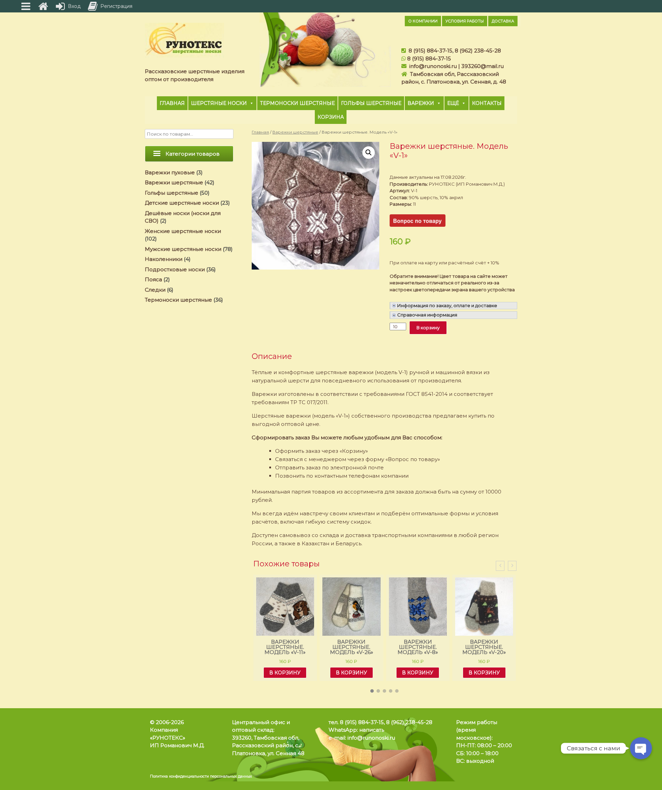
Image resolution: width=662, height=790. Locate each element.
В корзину (428, 327)
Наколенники (163, 259)
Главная (172, 103)
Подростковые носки (175, 269)
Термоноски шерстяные (297, 103)
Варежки (421, 103)
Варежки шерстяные (295, 132)
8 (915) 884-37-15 (430, 50)
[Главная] (43, 6)
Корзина (331, 117)
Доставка (503, 21)
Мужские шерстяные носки (183, 249)
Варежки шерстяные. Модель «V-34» (484, 646)
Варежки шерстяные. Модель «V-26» (285, 646)
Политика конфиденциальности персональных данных (201, 776)
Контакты (487, 103)
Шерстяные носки (219, 103)
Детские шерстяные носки (182, 202)
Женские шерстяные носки (183, 231)
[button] (372, 691)
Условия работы (464, 21)
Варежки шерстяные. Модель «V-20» (418, 646)
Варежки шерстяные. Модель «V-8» (351, 646)
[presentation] (500, 566)
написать (371, 729)
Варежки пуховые (170, 172)
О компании (423, 21)
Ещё (453, 103)
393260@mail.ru (482, 66)
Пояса (153, 279)
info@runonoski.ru (433, 66)
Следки (155, 289)
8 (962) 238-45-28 (478, 50)
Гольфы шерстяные (371, 103)
